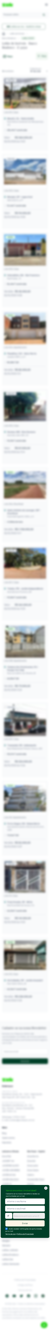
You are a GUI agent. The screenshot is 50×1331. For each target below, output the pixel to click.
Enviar (25, 1223)
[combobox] (29, 1216)
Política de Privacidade (25, 1234)
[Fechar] (45, 1188)
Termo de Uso (10, 1234)
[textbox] (29, 1216)
